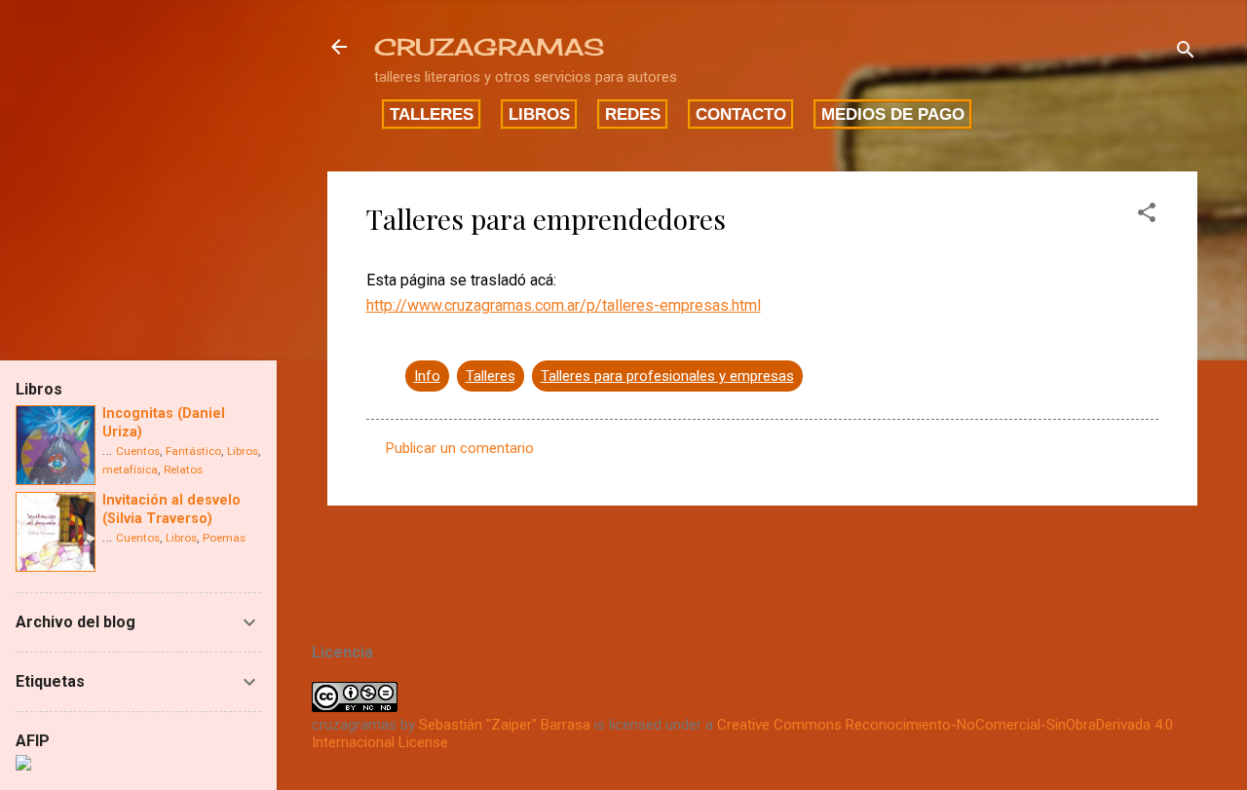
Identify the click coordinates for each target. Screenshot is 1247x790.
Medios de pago (892, 114)
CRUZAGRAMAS (489, 46)
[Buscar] (1185, 53)
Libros (539, 114)
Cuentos (138, 451)
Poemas (224, 538)
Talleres (431, 114)
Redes (633, 114)
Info (427, 376)
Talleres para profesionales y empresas (667, 376)
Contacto (741, 114)
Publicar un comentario (460, 448)
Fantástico (193, 451)
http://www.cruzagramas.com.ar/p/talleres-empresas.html (563, 305)
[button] (1146, 216)
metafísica (130, 469)
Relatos (183, 469)
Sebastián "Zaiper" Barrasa (504, 725)
